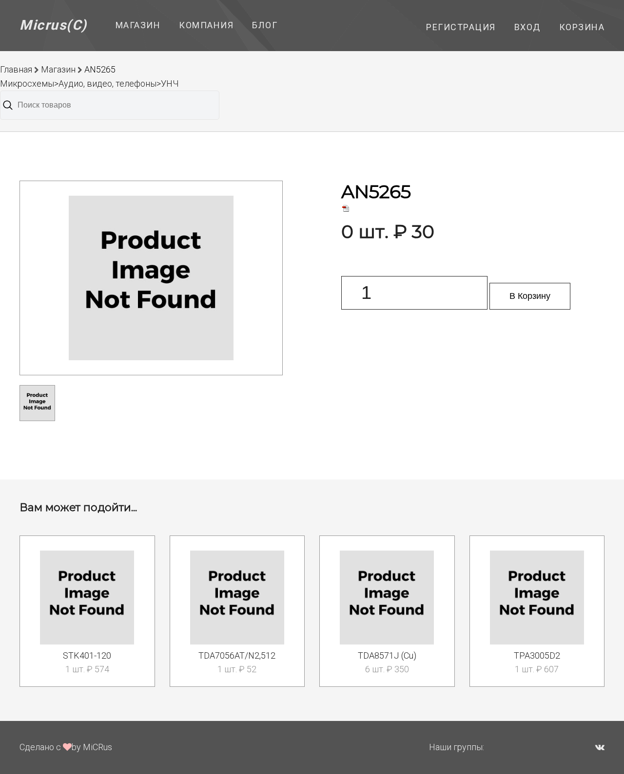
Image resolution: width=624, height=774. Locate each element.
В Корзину (529, 296)
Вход (527, 27)
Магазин (138, 25)
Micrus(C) (53, 25)
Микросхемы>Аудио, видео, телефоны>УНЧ (89, 83)
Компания (206, 25)
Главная (16, 69)
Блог (264, 25)
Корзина (582, 27)
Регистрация (461, 27)
